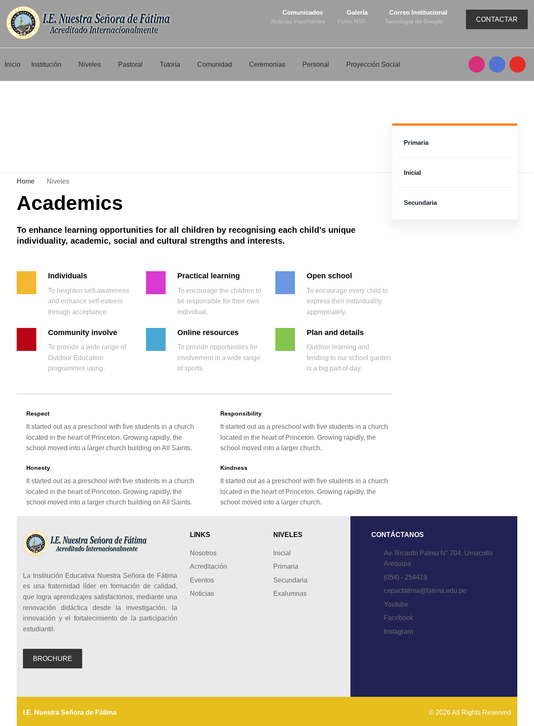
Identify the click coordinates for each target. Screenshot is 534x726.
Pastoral (130, 64)
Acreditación (208, 566)
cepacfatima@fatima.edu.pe (425, 590)
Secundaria (420, 202)
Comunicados (302, 12)
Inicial (412, 172)
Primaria (416, 142)
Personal (315, 64)
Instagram (398, 631)
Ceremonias (267, 64)
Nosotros (203, 553)
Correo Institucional (418, 12)
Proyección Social (373, 64)
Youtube (396, 604)
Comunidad (214, 64)
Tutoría (170, 64)
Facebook (398, 617)
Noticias (202, 593)
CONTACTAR (497, 19)
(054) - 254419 (405, 577)
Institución (46, 64)
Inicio (12, 64)
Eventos (202, 580)
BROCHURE (52, 658)
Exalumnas (290, 593)
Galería (357, 12)
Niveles (89, 64)
